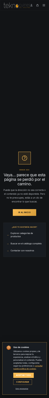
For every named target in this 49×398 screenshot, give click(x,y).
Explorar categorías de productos (20, 235)
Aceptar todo (23, 375)
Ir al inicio (24, 212)
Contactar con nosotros (20, 250)
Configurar (22, 382)
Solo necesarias (22, 389)
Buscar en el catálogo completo (24, 243)
